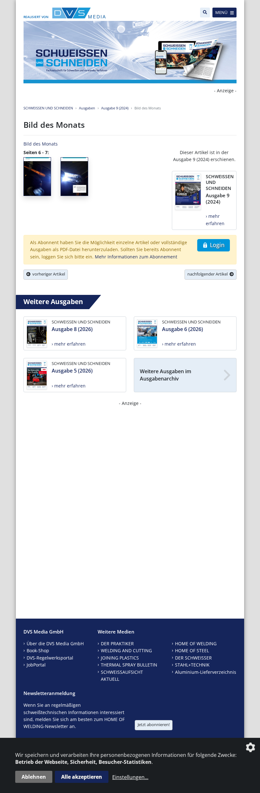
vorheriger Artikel (47, 274)
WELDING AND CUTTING (126, 650)
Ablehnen (34, 776)
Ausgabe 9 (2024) (114, 108)
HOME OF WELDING (196, 643)
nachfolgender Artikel (208, 274)
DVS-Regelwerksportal (50, 658)
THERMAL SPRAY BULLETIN (129, 665)
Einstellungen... (130, 777)
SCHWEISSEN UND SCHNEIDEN (48, 108)
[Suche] (205, 12)
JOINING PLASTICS (120, 658)
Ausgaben (87, 108)
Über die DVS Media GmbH (55, 643)
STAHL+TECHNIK (192, 665)
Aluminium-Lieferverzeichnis (205, 672)
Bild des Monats (40, 144)
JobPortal (36, 665)
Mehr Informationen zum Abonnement (136, 257)
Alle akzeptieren (81, 776)
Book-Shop (38, 650)
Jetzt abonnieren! (154, 724)
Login (216, 245)
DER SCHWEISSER (193, 658)
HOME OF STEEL (192, 650)
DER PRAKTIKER (117, 643)
